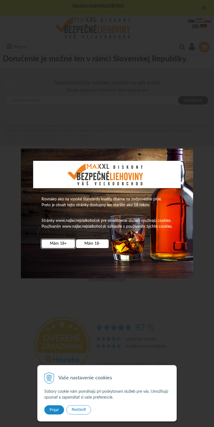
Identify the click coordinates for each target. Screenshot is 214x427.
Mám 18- (92, 244)
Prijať (54, 409)
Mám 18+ (58, 244)
